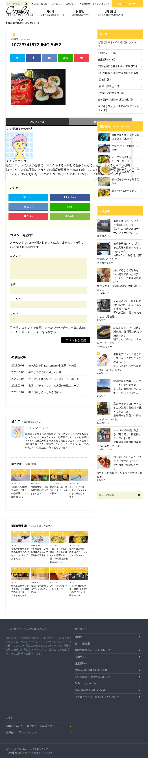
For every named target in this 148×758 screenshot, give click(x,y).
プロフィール (37, 121)
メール (15, 298)
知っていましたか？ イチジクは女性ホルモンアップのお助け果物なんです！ (127, 462)
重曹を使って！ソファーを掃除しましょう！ (127, 222)
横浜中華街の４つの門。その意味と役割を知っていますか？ (127, 247)
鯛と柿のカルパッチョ (124, 190)
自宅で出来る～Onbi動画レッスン (117, 44)
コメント (15, 255)
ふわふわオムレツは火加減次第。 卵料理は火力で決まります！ (127, 331)
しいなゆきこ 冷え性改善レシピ (118, 72)
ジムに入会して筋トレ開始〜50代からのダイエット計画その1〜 (127, 304)
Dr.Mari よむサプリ (80, 12)
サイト (14, 313)
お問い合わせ (128, 3)
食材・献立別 (109, 86)
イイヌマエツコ (16, 161)
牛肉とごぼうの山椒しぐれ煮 (44, 372)
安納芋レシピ (107, 52)
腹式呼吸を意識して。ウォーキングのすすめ (127, 382)
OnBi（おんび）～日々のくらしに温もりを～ (56, 3)
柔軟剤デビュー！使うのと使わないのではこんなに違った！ (127, 358)
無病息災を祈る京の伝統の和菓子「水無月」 (53, 365)
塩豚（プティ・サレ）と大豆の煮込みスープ (53, 385)
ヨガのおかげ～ (20, 21)
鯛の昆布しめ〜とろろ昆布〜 (44, 392)
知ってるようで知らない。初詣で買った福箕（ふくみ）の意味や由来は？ (127, 276)
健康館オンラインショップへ (96, 3)
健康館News (106, 59)
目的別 (105, 79)
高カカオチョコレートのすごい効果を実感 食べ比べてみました (127, 407)
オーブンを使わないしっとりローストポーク (53, 378)
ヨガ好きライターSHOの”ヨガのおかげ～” (118, 108)
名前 (14, 284)
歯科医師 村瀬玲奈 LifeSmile (110, 12)
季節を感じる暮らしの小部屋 (20, 12)
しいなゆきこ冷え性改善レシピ (50, 12)
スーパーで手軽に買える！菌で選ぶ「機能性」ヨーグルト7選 (127, 434)
